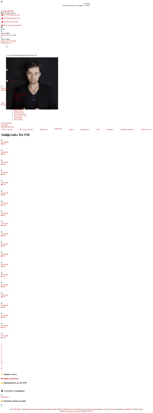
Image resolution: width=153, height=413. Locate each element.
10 (1, 363)
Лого (98, 129)
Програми (43, 129)
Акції (3, 103)
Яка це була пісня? (20, 94)
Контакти (110, 129)
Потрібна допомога (127, 129)
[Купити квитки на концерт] (71, 411)
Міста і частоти (7, 129)
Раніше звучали (6, 43)
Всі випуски (18, 119)
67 (1, 368)
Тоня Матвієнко (19, 114)
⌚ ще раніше (11, 81)
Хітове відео (18, 99)
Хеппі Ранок (5, 88)
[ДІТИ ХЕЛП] (87, 411)
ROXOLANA (19, 112)
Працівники (85, 129)
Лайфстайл (58, 129)
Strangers (13, 41)
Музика (3, 90)
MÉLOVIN (18, 110)
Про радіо (4, 125)
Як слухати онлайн (26, 129)
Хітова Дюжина (6, 123)
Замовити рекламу (7, 127)
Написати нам (146, 129)
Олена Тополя (19, 108)
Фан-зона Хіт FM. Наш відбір (20, 117)
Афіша (16, 97)
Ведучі (71, 129)
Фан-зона (4, 105)
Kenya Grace (5, 41)
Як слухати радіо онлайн (12, 25)
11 (1, 364)
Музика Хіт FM (19, 95)
